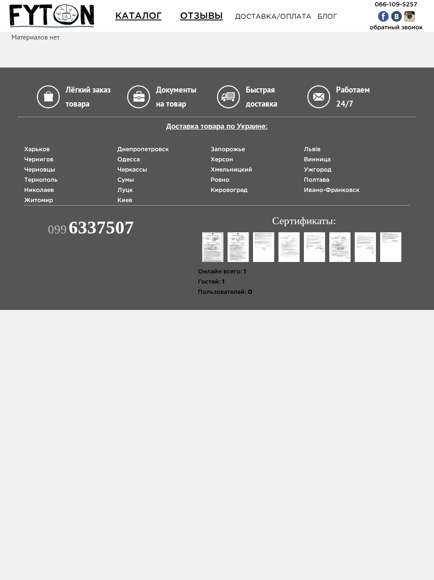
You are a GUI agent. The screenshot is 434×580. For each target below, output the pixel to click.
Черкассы (132, 169)
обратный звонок (396, 27)
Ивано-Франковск (331, 189)
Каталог (138, 15)
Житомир (38, 200)
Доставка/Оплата (273, 16)
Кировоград (229, 189)
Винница (317, 159)
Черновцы (39, 169)
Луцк (125, 189)
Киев (124, 200)
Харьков (37, 149)
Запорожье (228, 149)
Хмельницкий (231, 169)
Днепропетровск (143, 149)
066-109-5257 (396, 4)
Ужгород (317, 169)
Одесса (128, 159)
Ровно (220, 179)
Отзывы (201, 15)
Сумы (125, 179)
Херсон (222, 159)
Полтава (316, 179)
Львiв (312, 149)
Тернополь (41, 179)
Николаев (39, 189)
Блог (327, 16)
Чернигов (38, 159)
